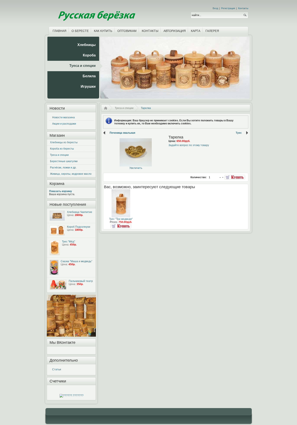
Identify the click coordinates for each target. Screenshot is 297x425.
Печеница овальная (122, 132)
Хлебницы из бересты (64, 142)
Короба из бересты (62, 148)
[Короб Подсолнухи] (57, 230)
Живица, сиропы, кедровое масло (71, 173)
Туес (239, 132)
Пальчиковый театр (81, 281)
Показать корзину (60, 191)
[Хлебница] (57, 216)
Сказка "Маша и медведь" (76, 261)
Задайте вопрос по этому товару (189, 145)
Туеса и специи (59, 154)
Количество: (198, 177)
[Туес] (121, 216)
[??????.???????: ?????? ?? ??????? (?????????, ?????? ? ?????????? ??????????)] (71, 395)
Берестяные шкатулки (64, 161)
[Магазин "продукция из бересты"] (96, 12)
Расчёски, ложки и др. (63, 167)
